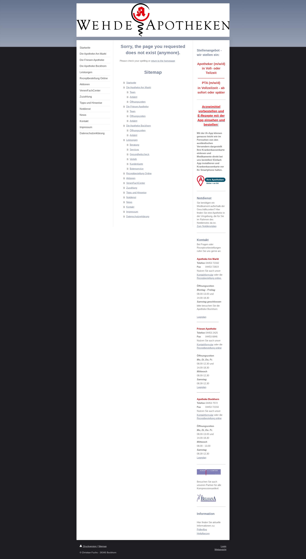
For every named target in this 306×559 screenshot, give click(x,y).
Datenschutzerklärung (137, 216)
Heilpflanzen (203, 533)
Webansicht (220, 549)
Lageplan (201, 317)
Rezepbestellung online (209, 278)
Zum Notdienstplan (206, 226)
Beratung (134, 144)
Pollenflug (202, 529)
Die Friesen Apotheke (137, 106)
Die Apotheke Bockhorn (138, 125)
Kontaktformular (205, 274)
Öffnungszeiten (138, 101)
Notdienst (131, 197)
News (129, 202)
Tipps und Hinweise (136, 192)
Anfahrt (133, 97)
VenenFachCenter (135, 183)
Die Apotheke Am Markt (138, 87)
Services (134, 149)
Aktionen (130, 178)
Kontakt (130, 207)
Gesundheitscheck (139, 154)
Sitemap (102, 546)
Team (132, 92)
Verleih (133, 159)
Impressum (132, 211)
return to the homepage (163, 60)
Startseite (131, 82)
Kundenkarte (136, 163)
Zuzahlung (131, 187)
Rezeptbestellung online (209, 347)
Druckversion (90, 546)
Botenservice (136, 168)
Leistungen (132, 140)
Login (223, 546)
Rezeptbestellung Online (139, 173)
